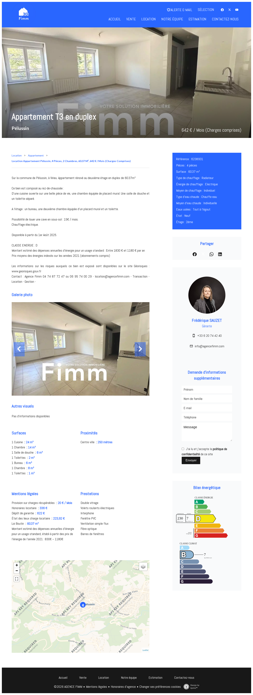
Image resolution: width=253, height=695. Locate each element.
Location (17, 155)
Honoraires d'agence (123, 686)
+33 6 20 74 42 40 (209, 335)
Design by (194, 686)
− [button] (17, 570)
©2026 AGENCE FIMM (68, 686)
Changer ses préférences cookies (160, 686)
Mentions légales (96, 686)
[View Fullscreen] (16, 579)
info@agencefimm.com (209, 346)
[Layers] (143, 566)
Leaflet (145, 650)
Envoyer (191, 460)
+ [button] (17, 565)
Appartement (36, 155)
